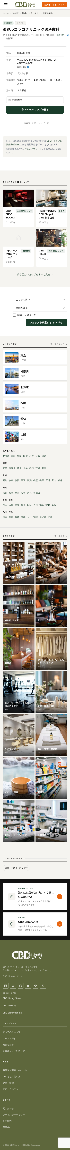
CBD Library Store (12, 998)
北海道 (6, 456)
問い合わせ (8, 1108)
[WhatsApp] (43, 986)
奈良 (29, 492)
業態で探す (8, 1044)
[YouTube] (28, 986)
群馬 (44, 468)
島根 (23, 505)
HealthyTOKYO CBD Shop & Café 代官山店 (47, 214)
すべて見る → (61, 536)
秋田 (19, 456)
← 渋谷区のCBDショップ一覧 (35, 123)
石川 (48, 480)
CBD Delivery (9, 1005)
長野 (41, 480)
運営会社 (7, 1127)
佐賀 (11, 517)
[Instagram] (20, 986)
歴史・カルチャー (11, 1089)
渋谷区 (15, 13)
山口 (29, 505)
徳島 (41, 505)
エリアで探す (9, 1038)
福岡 (5, 517)
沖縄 (50, 517)
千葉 (25, 468)
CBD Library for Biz (12, 1012)
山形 (25, 456)
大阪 (5, 492)
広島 (11, 505)
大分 (29, 517)
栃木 (31, 468)
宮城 (38, 456)
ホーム (6, 13)
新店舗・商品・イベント (15, 1070)
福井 (60, 480)
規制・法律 (8, 1083)
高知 (54, 505)
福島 (44, 456)
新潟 (29, 480)
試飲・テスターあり (28, 315)
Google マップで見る (37, 109)
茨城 (38, 468)
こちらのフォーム (33, 149)
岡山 (5, 505)
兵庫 (11, 492)
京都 (17, 492)
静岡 (17, 480)
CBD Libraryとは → (12, 976)
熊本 (23, 517)
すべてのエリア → (58, 344)
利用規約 (7, 1121)
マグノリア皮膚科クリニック (12, 254)
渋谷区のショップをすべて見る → (35, 274)
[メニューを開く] (5, 4)
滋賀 (23, 492)
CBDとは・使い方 (12, 1076)
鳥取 (17, 505)
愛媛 (48, 505)
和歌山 (36, 492)
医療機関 (8, 23)
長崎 (17, 517)
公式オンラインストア (54, 5)
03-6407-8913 (23, 53)
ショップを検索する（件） (47, 322)
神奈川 (12, 468)
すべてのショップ (11, 1032)
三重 (23, 480)
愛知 (5, 480)
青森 (13, 456)
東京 (5, 468)
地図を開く (61, 35)
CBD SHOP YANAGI (10, 214)
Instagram (17, 99)
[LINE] (35, 986)
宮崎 (35, 517)
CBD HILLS (42, 252)
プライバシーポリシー (14, 1114)
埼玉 (19, 468)
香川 (35, 505)
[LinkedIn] (5, 986)
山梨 (35, 480)
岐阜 (11, 480)
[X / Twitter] (13, 986)
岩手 (31, 456)
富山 (54, 480)
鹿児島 (42, 517)
